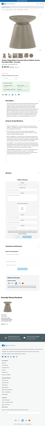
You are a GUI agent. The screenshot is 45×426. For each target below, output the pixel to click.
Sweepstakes (5, 394)
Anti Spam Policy (5, 367)
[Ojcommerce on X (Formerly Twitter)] (16, 356)
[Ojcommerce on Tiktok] (11, 356)
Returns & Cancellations (7, 389)
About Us (4, 363)
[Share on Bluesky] (19, 94)
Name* (22, 214)
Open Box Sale (5, 380)
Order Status (5, 385)
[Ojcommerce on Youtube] (5, 356)
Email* (22, 220)
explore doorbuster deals (23, 0)
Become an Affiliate (6, 374)
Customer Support (6, 400)
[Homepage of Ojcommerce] (8, 3)
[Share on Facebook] (6, 94)
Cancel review (17, 236)
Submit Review (27, 236)
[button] (18, 184)
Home (3, 9)
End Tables (26, 9)
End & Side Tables (20, 9)
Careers (3, 370)
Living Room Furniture (9, 9)
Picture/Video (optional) (22, 203)
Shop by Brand (5, 382)
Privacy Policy (5, 365)
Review (22, 193)
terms (19, 233)
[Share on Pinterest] (12, 94)
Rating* (22, 182)
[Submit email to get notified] (15, 78)
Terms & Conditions (6, 392)
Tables (15, 9)
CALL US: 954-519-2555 (7, 402)
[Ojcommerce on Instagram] (8, 356)
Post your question (22, 268)
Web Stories (4, 372)
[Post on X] (15, 94)
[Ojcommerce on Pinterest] (14, 356)
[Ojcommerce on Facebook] (2, 356)
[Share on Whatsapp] (9, 94)
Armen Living (4, 64)
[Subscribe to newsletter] (41, 412)
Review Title (22, 187)
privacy (24, 233)
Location (22, 225)
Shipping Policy (5, 387)
